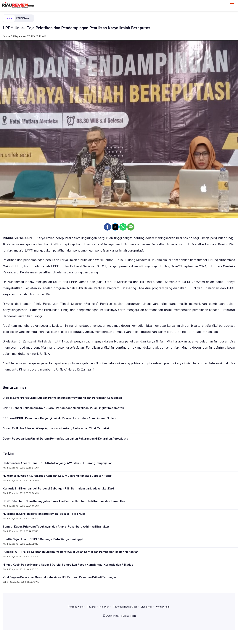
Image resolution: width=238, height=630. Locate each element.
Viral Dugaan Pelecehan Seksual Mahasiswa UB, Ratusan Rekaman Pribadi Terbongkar (60, 577)
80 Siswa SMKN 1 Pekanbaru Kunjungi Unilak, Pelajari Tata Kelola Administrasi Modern (60, 418)
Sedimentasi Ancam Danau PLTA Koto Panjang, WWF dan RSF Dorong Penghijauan (57, 463)
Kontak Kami (163, 606)
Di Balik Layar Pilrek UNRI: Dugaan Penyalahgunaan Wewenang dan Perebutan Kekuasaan (62, 397)
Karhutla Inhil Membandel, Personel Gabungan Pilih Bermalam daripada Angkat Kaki (58, 488)
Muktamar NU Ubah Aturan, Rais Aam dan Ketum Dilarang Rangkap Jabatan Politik (57, 475)
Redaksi (91, 606)
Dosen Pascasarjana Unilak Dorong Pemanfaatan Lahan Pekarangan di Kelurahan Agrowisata (65, 438)
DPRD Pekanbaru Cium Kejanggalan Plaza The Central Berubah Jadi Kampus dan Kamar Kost (65, 501)
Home (9, 18)
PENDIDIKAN (22, 18)
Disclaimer (146, 606)
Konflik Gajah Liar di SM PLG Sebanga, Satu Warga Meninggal (43, 539)
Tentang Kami (75, 606)
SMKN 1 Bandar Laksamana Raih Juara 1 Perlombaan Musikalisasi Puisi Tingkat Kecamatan (63, 407)
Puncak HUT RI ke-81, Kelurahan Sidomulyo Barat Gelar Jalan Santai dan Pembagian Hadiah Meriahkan (71, 551)
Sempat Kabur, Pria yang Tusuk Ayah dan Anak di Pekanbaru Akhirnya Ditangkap (56, 526)
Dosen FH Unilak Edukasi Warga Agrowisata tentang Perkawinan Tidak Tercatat (56, 428)
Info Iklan (104, 606)
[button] (107, 227)
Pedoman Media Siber (125, 606)
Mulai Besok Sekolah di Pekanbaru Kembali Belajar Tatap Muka (44, 513)
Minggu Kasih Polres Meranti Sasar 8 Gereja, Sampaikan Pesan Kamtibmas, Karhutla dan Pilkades (68, 564)
